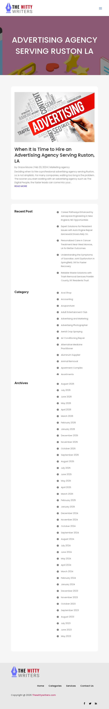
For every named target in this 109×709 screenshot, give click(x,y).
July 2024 (66, 545)
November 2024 (69, 519)
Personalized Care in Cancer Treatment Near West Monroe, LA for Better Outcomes (77, 244)
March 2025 (67, 493)
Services (71, 686)
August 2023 (67, 616)
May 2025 (66, 480)
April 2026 (66, 409)
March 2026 (67, 416)
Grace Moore (25, 167)
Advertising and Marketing (74, 318)
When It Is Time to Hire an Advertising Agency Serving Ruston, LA (54, 155)
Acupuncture (68, 305)
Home (40, 686)
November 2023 (69, 597)
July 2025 (66, 467)
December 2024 (69, 513)
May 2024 (66, 558)
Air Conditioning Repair (73, 338)
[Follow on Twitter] (90, 703)
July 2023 (66, 623)
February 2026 (68, 422)
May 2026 (66, 403)
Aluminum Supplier (70, 354)
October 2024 (68, 526)
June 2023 (66, 629)
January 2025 (68, 506)
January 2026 (68, 429)
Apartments (67, 374)
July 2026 (66, 390)
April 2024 (66, 564)
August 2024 (67, 538)
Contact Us (87, 686)
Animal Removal (69, 361)
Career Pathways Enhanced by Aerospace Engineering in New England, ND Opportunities (77, 216)
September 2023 (70, 610)
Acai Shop (66, 292)
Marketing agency (60, 167)
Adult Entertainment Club (74, 312)
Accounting (67, 299)
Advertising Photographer (74, 325)
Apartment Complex (72, 367)
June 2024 (66, 552)
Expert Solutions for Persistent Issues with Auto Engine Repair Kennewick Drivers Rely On (77, 230)
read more (20, 186)
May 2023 (66, 636)
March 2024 (67, 571)
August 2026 (67, 383)
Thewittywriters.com (44, 695)
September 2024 (70, 532)
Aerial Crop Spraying (71, 331)
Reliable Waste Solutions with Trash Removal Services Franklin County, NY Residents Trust (77, 276)
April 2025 (66, 487)
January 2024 (68, 584)
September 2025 (70, 454)
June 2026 (66, 396)
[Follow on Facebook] (84, 703)
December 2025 (69, 435)
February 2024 (68, 577)
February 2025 (68, 500)
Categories (55, 686)
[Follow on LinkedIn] (96, 703)
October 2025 (68, 448)
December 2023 (69, 590)
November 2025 (69, 441)
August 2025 (67, 461)
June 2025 (66, 474)
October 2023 (68, 603)
